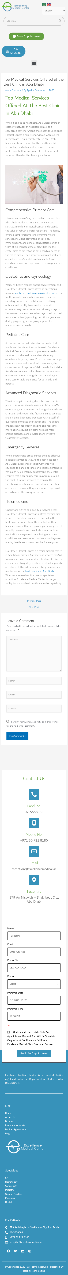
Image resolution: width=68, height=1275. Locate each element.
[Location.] (34, 880)
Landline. (34, 806)
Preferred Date (15, 993)
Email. (34, 863)
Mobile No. (34, 835)
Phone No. (14, 960)
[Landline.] (34, 794)
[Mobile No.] (34, 823)
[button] (26, 36)
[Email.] (34, 851)
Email (11, 945)
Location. (34, 892)
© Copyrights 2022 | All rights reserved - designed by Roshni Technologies (34, 1269)
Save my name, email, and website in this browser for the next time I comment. (32, 724)
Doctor (11, 976)
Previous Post (34, 601)
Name (11, 929)
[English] (49, 5)
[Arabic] (44, 5)
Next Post (34, 607)
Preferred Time (15, 1009)
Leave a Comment (12, 90)
